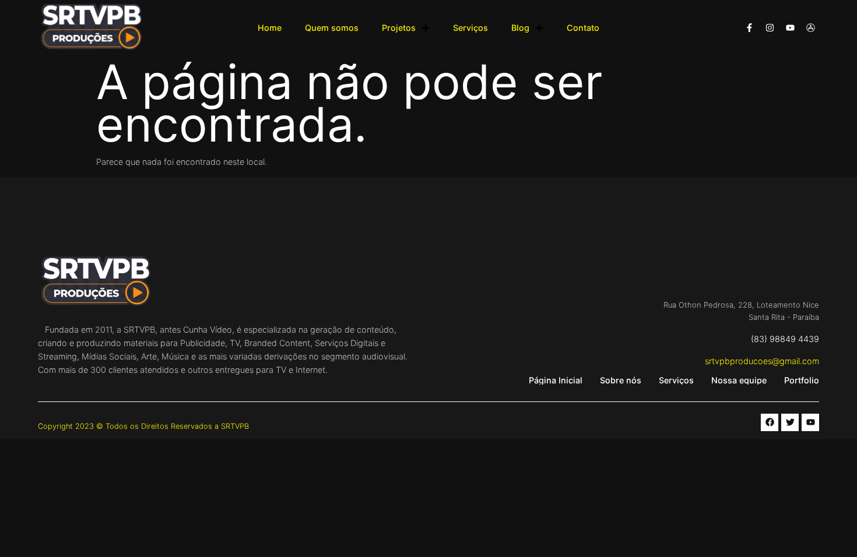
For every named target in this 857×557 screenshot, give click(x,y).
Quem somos (332, 28)
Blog (520, 28)
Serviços (470, 28)
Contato (583, 28)
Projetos (399, 28)
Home (270, 28)
